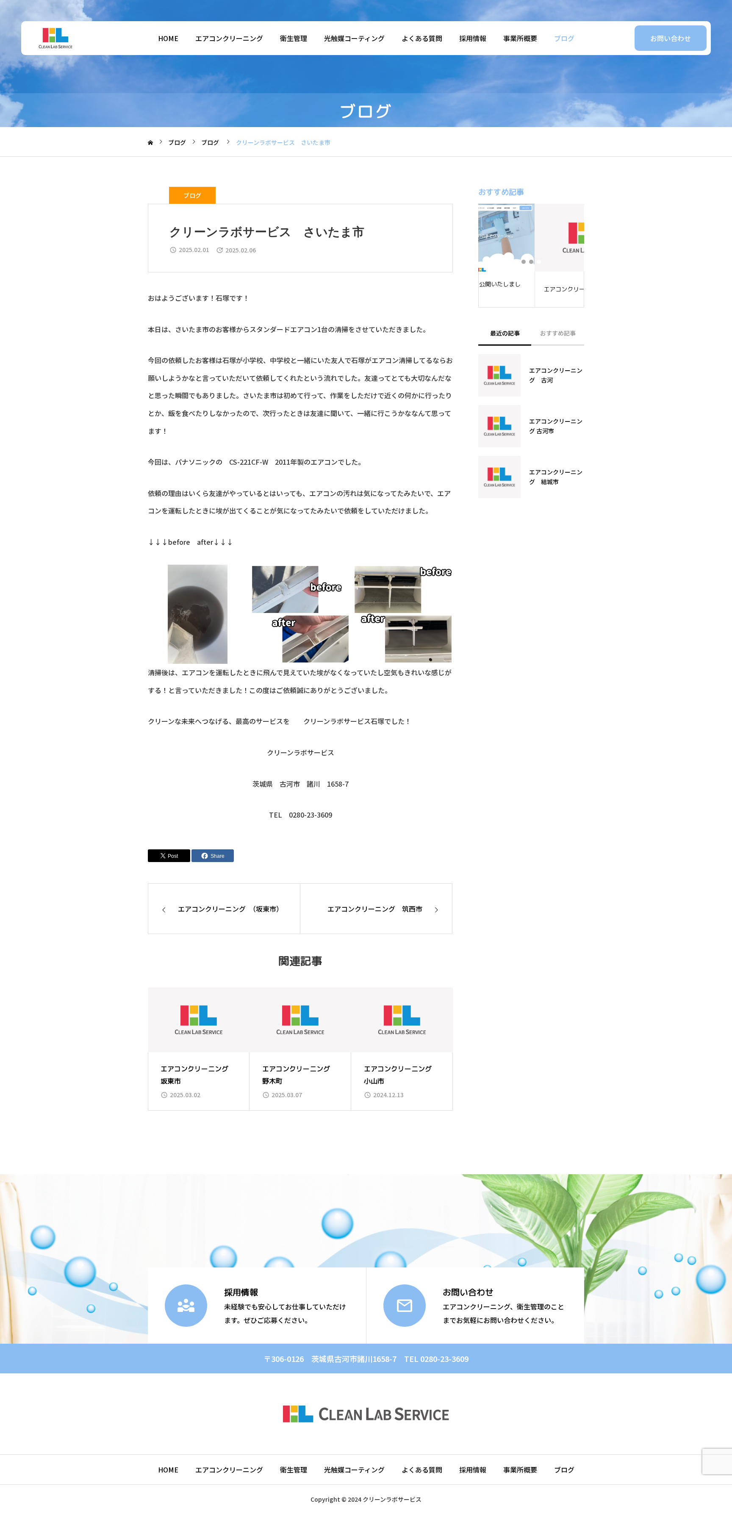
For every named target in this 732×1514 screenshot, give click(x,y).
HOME (168, 38)
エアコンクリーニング (229, 38)
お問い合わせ (670, 38)
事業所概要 (520, 38)
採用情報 (472, 38)
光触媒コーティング (354, 38)
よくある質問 (422, 38)
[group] (199, 1049)
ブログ (564, 38)
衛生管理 (293, 38)
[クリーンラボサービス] (55, 38)
